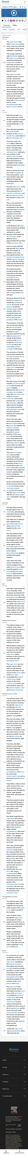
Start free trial (14, 586)
